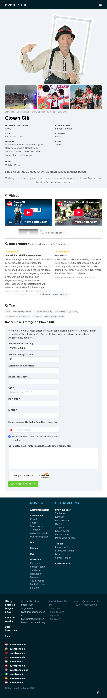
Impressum (27, 604)
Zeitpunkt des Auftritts (21, 365)
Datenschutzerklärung (33, 622)
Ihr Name (14, 398)
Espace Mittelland (14, 144)
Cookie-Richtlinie (30, 601)
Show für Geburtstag (43, 311)
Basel (58, 136)
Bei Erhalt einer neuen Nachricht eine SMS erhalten (34, 438)
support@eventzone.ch (86, 601)
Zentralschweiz (13, 151)
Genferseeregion (34, 144)
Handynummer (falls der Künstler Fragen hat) (33, 424)
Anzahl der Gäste (18, 376)
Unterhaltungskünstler (22, 311)
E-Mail (12, 409)
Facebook (98, 692)
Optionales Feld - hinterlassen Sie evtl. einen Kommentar (39, 445)
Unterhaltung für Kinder (55, 316)
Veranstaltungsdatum (21, 354)
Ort (11, 387)
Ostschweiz (31, 148)
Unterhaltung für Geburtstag (66, 311)
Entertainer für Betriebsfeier (18, 316)
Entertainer (37, 316)
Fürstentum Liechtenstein (18, 155)
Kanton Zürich (30, 151)
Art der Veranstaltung (20, 343)
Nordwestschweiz (14, 148)
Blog (7, 636)
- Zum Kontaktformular (86, 604)
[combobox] (34, 392)
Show (8, 311)
